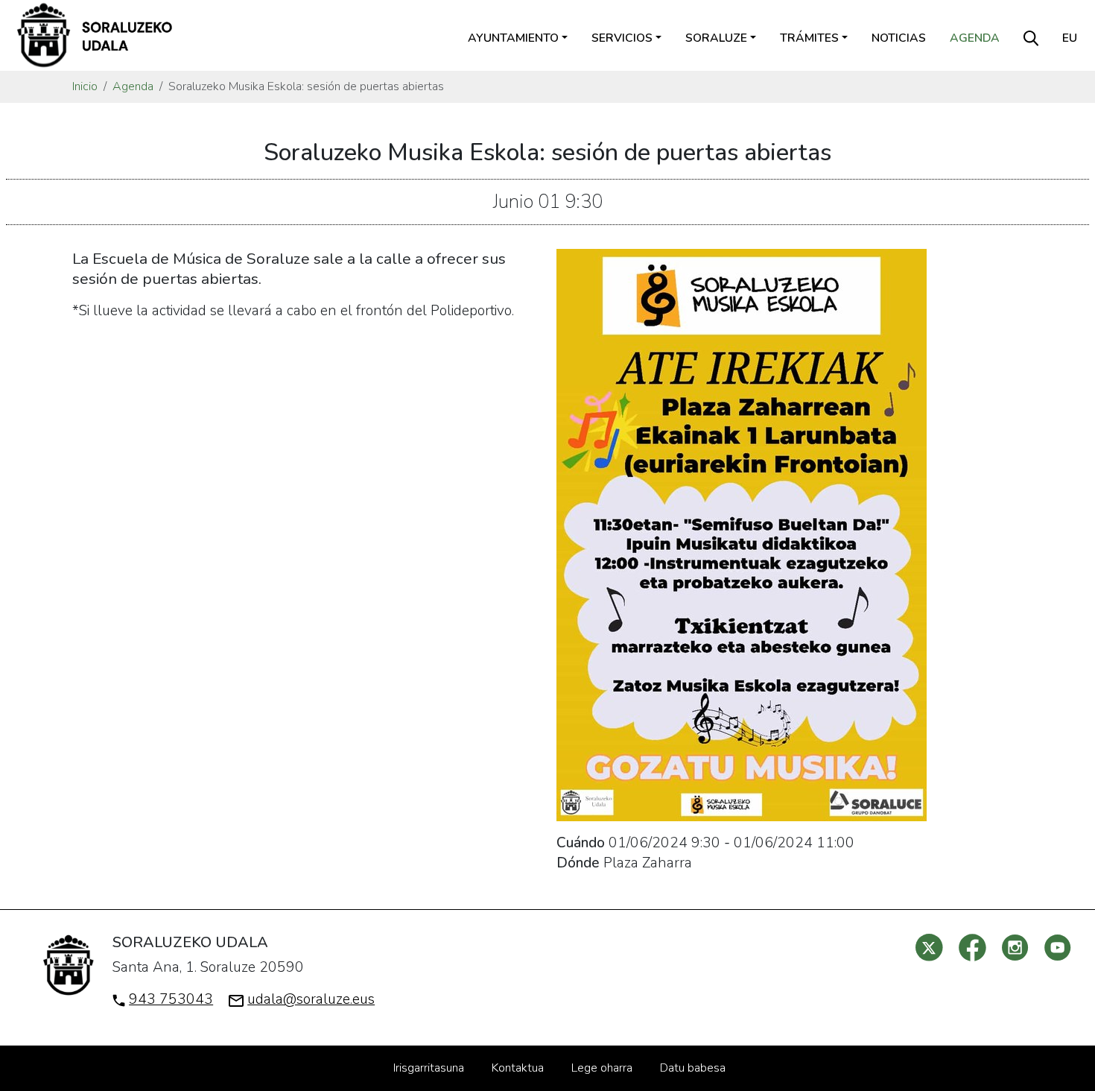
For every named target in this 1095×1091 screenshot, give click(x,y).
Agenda (975, 38)
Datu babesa (693, 1068)
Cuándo (580, 843)
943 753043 (171, 999)
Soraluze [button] (716, 38)
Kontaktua (518, 1068)
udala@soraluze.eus (311, 999)
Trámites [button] (809, 38)
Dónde (578, 863)
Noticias (899, 38)
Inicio (85, 86)
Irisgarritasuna (428, 1068)
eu (1069, 38)
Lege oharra (601, 1068)
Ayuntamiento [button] (513, 38)
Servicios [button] (622, 38)
